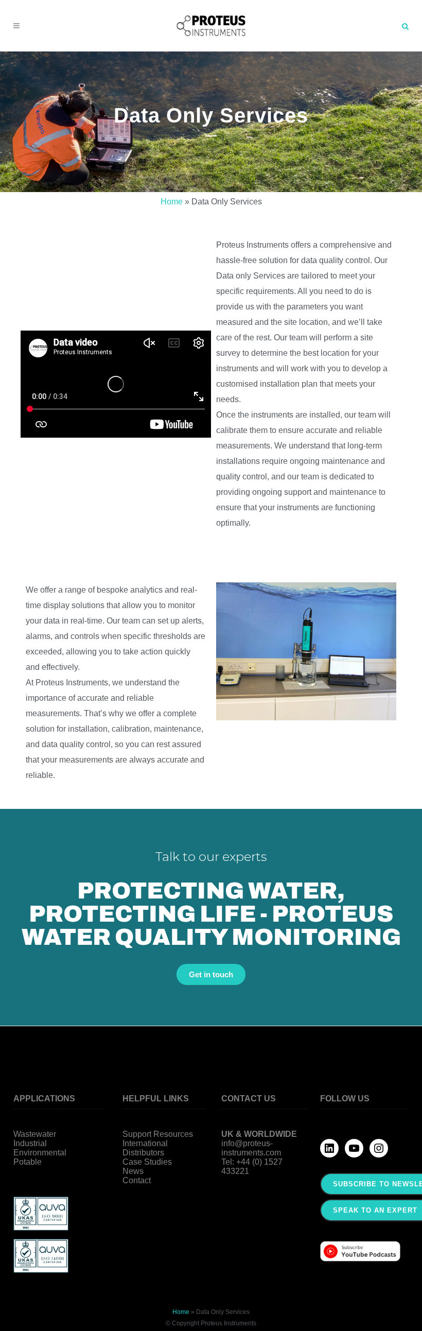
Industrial (30, 1143)
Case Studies (147, 1161)
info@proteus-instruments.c (247, 1148)
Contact (136, 1180)
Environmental (39, 1152)
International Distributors (145, 1148)
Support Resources (157, 1134)
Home (172, 201)
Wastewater (34, 1134)
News (133, 1171)
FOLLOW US (345, 1098)
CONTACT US (248, 1098)
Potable (27, 1161)
